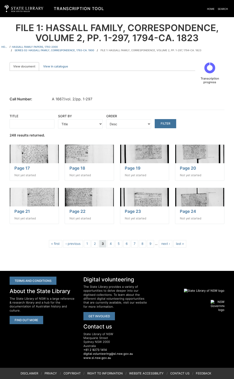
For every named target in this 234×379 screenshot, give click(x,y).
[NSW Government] (217, 306)
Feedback (203, 373)
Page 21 (22, 211)
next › (165, 244)
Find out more (26, 320)
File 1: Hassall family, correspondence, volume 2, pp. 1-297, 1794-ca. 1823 (151, 50)
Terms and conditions (33, 281)
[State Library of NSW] (201, 290)
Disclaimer (29, 373)
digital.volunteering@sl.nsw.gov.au (108, 353)
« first (55, 244)
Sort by (65, 116)
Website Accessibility (146, 373)
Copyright (72, 373)
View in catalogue (55, 66)
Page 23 (133, 211)
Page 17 (22, 168)
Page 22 (77, 211)
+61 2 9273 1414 (95, 350)
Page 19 (133, 168)
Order (111, 116)
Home (211, 9)
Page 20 (188, 168)
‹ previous (73, 244)
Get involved (99, 316)
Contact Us (179, 373)
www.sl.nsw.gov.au (97, 358)
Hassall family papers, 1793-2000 (35, 46)
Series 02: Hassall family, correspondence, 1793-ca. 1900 (54, 50)
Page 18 (77, 168)
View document (26, 66)
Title (14, 116)
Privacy (51, 373)
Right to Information (105, 373)
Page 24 (188, 211)
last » (180, 244)
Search (223, 9)
